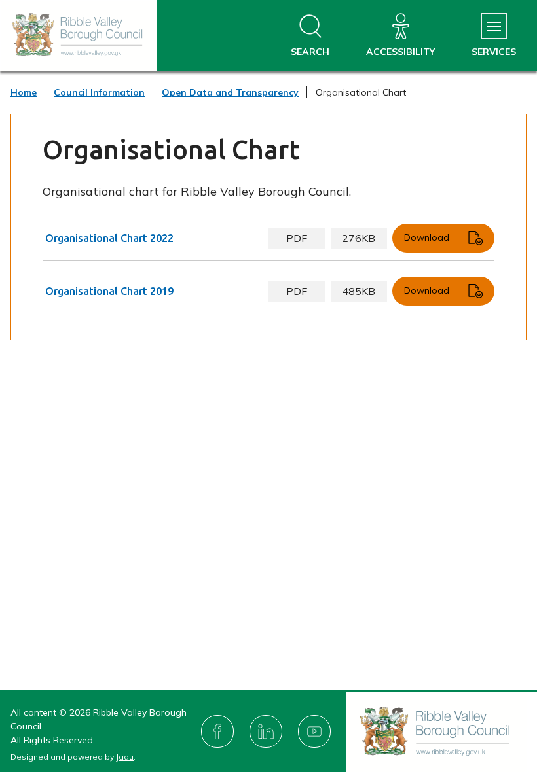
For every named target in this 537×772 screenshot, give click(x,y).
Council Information (99, 92)
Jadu (125, 757)
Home (23, 92)
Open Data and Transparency (230, 92)
